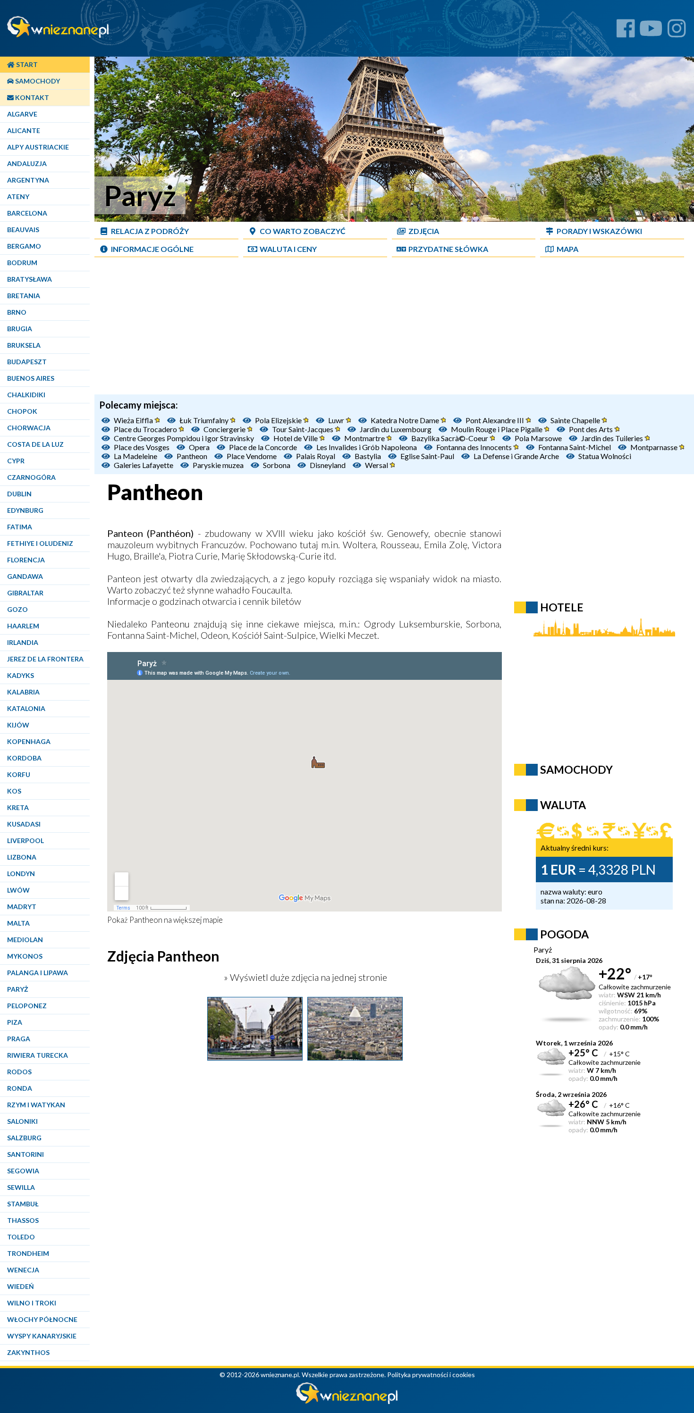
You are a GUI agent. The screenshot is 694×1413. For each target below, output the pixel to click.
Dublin (19, 494)
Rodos (19, 1072)
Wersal (377, 464)
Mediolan (25, 940)
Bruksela (24, 345)
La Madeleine (135, 455)
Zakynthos (28, 1352)
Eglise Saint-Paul (427, 455)
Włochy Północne (42, 1319)
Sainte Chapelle (575, 420)
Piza (14, 1022)
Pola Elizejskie (279, 420)
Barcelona (27, 213)
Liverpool (25, 840)
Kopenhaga (29, 741)
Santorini (25, 1154)
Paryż (17, 989)
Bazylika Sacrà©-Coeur (450, 438)
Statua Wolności (604, 455)
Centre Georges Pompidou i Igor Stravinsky (184, 438)
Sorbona (276, 464)
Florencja (26, 560)
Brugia (19, 329)
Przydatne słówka (448, 248)
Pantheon (192, 455)
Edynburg (25, 510)
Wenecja (23, 1270)
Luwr (337, 420)
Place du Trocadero (146, 429)
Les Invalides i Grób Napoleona (366, 447)
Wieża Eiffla (134, 420)
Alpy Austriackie (38, 147)
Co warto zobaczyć (303, 230)
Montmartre (365, 438)
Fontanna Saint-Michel (574, 447)
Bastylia (368, 455)
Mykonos (24, 956)
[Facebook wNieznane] (626, 31)
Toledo (21, 1237)
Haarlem (23, 626)
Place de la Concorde (263, 447)
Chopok (22, 411)
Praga (18, 1039)
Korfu (18, 774)
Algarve (22, 114)
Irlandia (22, 642)
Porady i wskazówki (599, 230)
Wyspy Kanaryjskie (41, 1336)
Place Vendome (252, 455)
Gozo (17, 609)
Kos (14, 791)
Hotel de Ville (296, 438)
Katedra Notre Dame (405, 420)
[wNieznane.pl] (347, 1401)
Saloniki (22, 1121)
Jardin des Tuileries (612, 438)
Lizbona (21, 857)
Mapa (567, 248)
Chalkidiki (26, 395)
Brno (16, 312)
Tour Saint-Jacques (303, 429)
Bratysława (29, 279)
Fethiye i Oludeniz (40, 543)
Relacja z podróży (150, 230)
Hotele (562, 607)
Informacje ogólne (152, 248)
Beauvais (23, 230)
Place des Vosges (141, 447)
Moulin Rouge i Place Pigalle (497, 429)
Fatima (19, 527)
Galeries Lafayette (143, 464)
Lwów (18, 890)
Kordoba (24, 758)
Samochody (37, 81)
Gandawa (25, 576)
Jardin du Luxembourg (396, 429)
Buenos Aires (30, 378)
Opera (199, 447)
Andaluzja (27, 163)
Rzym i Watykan (36, 1105)
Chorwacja (29, 428)
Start (26, 64)
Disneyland (328, 464)
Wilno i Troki (31, 1303)
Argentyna (28, 180)
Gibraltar (25, 593)
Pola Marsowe (538, 438)
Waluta (563, 804)
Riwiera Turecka (37, 1055)
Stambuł (23, 1204)
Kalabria (23, 692)
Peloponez (27, 1006)
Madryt (21, 907)
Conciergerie (225, 429)
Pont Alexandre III (495, 420)
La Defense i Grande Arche (516, 455)
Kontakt (31, 97)
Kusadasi (24, 824)
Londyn (21, 874)
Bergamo (24, 246)
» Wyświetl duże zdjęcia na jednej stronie (304, 977)
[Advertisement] (394, 328)
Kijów (18, 725)
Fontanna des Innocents (474, 447)
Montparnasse (654, 447)
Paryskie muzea (218, 464)
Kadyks (20, 675)
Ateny (18, 196)
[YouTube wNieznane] (651, 31)
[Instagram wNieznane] (677, 31)
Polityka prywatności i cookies (431, 1375)
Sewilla (21, 1187)
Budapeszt (27, 362)
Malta (18, 923)
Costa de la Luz (35, 444)
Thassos (23, 1220)
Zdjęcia (423, 230)
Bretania (23, 296)
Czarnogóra (31, 477)
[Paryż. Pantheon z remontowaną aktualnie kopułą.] (255, 1056)
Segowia (23, 1171)
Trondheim (28, 1253)
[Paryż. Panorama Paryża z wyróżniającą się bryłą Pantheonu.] (355, 1056)
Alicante (23, 130)
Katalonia (26, 708)
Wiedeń (20, 1286)
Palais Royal (315, 455)
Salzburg (24, 1138)
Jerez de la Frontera (45, 659)
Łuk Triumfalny (204, 420)
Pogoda (564, 934)
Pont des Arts (591, 429)
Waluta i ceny (288, 248)
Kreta (18, 807)
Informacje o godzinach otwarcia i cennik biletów (204, 601)
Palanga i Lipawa (37, 973)
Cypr (16, 461)
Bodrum (22, 263)
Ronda (19, 1088)
